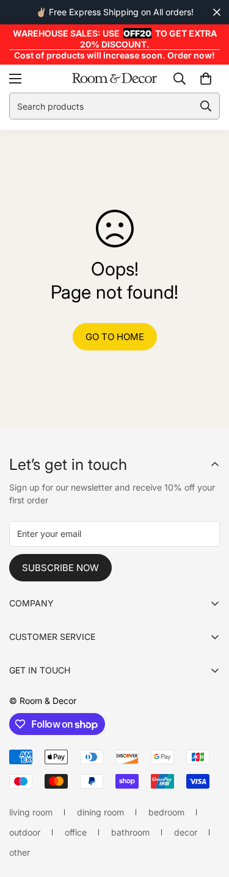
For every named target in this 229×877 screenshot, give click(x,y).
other (19, 852)
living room (31, 812)
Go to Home (114, 337)
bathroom (130, 832)
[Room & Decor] (114, 78)
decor (185, 832)
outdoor (24, 832)
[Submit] (206, 106)
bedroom (166, 812)
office (76, 832)
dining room (100, 812)
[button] (206, 79)
